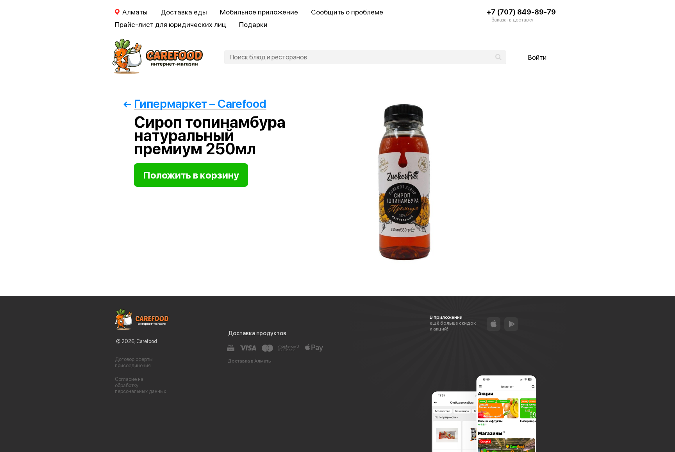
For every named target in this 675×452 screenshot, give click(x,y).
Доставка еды (184, 12)
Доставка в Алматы (249, 361)
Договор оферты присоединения (134, 362)
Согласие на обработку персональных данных (140, 385)
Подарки (253, 24)
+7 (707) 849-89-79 (521, 12)
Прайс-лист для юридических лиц (170, 24)
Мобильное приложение (259, 12)
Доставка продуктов (257, 333)
